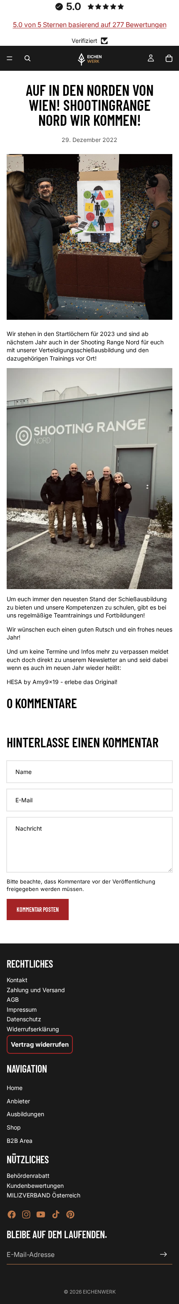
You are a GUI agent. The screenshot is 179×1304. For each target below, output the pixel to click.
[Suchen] (27, 58)
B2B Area (19, 1140)
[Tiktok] (56, 1214)
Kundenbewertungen (35, 1185)
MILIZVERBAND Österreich (43, 1195)
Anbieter (18, 1101)
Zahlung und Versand (36, 989)
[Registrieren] (163, 1254)
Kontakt (17, 979)
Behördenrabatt (28, 1175)
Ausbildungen (25, 1114)
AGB (13, 999)
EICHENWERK (99, 1292)
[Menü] (9, 58)
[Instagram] (26, 1214)
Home (14, 1088)
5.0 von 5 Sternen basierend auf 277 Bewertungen (90, 24)
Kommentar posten (38, 909)
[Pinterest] (70, 1214)
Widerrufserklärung (33, 1029)
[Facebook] (12, 1214)
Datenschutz (24, 1019)
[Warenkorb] (169, 58)
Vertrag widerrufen (40, 1044)
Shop (14, 1127)
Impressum (22, 1009)
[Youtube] (41, 1214)
